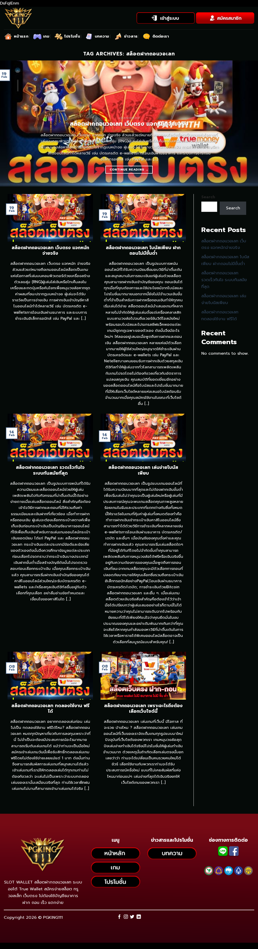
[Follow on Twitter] (132, 917)
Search (208, 197)
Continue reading (129, 169)
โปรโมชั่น (72, 36)
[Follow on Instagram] (126, 917)
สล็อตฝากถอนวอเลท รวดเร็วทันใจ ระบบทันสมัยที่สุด (224, 280)
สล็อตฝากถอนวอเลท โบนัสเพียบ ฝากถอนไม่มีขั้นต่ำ (225, 260)
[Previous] (11, 123)
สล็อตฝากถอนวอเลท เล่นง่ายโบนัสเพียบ (223, 299)
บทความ (102, 36)
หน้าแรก (21, 36)
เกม (46, 36)
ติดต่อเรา (160, 36)
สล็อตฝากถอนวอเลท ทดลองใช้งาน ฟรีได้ (219, 315)
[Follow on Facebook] (119, 917)
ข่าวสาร (131, 36)
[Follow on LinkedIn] (139, 917)
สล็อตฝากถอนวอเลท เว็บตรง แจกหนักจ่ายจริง (223, 244)
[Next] (246, 123)
